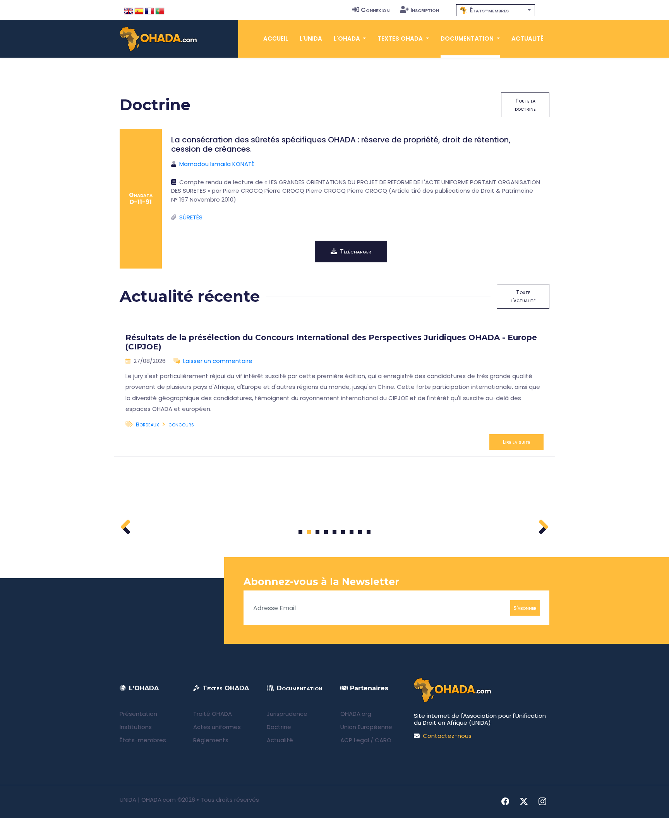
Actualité (527, 38)
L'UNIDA (311, 38)
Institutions (136, 727)
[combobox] (495, 10)
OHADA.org (355, 714)
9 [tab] (369, 532)
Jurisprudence (287, 714)
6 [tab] (343, 532)
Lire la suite (516, 442)
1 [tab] (301, 532)
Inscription (424, 9)
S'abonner (525, 608)
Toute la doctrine (525, 105)
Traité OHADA (212, 714)
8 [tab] (360, 532)
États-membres (143, 740)
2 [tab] (308, 532)
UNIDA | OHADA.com (148, 800)
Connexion (375, 9)
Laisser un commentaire (217, 361)
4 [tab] (326, 532)
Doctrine (279, 727)
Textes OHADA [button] (400, 38)
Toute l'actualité (523, 296)
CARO (383, 740)
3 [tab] (317, 532)
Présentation (138, 714)
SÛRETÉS (190, 217)
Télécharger (355, 251)
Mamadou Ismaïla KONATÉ (216, 164)
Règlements (210, 740)
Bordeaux (147, 424)
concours (181, 424)
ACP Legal (354, 740)
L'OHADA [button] (348, 38)
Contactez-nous (447, 736)
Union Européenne (366, 727)
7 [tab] (351, 532)
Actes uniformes (217, 727)
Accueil (275, 38)
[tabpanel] (334, 388)
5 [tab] (334, 532)
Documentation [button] (468, 38)
